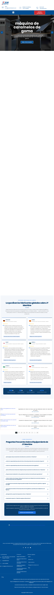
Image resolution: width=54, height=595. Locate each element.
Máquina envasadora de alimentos (21, 566)
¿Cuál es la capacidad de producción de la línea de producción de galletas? (22, 465)
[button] (13, 12)
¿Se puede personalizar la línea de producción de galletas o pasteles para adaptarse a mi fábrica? (25, 489)
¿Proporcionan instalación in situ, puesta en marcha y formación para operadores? (24, 474)
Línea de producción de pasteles (21, 572)
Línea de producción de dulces (21, 559)
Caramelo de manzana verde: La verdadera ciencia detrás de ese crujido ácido (31, 584)
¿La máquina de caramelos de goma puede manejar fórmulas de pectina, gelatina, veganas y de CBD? (26, 484)
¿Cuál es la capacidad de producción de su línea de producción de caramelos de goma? (25, 461)
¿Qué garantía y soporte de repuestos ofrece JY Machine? (18, 494)
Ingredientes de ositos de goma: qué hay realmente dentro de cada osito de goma (31, 579)
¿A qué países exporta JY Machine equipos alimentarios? (18, 498)
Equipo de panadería (21, 556)
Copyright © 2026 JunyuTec (27, 592)
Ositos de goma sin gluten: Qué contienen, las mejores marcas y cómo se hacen (31, 587)
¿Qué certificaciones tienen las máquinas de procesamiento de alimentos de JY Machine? (25, 469)
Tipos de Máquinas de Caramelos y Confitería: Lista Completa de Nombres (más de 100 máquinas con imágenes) (31, 582)
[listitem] (27, 457)
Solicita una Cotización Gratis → (27, 512)
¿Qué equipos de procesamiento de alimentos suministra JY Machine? (21, 456)
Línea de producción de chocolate (21, 563)
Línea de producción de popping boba (21, 569)
